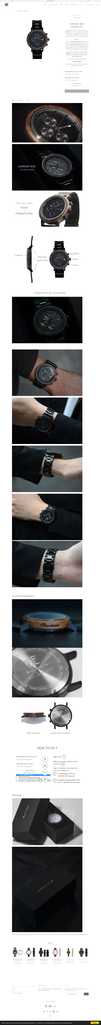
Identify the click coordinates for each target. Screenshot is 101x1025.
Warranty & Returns (17, 993)
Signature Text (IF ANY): (72, 77)
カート (80, 4)
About (66, 4)
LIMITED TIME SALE (53, 4)
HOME (44, 4)
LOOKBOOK (73, 4)
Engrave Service (77, 83)
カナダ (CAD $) (90, 4)
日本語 (97, 4)
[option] (37, 39)
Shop (61, 4)
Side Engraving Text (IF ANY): (74, 71)
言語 (50, 1016)
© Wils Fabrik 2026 (50, 1001)
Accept (95, 1023)
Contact (14, 988)
